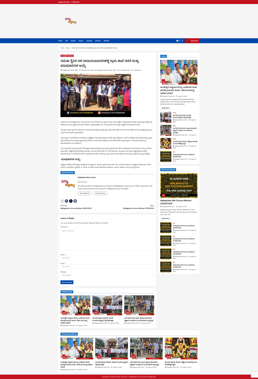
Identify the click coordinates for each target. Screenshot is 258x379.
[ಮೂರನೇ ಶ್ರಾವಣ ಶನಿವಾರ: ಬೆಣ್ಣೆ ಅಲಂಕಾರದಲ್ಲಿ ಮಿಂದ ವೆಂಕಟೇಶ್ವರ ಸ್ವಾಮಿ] (181, 348)
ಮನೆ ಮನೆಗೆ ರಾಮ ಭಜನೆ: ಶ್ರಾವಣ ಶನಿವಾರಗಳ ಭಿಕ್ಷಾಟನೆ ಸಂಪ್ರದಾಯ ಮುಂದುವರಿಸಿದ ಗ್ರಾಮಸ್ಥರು (165, 130)
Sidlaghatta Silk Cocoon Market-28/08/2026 (165, 227)
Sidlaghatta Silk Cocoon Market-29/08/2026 (165, 156)
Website (63, 272)
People (73, 41)
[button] (182, 41)
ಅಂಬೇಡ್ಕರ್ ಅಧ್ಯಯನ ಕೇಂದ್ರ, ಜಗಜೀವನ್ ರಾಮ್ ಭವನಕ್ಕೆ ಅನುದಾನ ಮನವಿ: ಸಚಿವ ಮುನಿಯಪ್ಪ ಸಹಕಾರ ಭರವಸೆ (74, 320)
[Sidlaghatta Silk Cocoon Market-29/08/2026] (179, 185)
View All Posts (100, 193)
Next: (138, 207)
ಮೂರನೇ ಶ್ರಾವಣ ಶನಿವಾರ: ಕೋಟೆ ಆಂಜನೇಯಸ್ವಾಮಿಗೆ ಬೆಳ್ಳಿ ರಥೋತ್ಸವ (165, 117)
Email (62, 263)
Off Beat (106, 41)
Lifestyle (89, 41)
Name (63, 255)
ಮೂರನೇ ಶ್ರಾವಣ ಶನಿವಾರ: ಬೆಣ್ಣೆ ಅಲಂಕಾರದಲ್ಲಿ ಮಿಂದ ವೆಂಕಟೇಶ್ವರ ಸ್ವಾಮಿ (165, 143)
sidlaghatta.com (134, 377)
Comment (64, 227)
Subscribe (194, 41)
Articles (98, 41)
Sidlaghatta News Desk (70, 70)
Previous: (76, 207)
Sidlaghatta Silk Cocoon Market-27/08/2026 (165, 240)
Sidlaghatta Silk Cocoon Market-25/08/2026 (165, 266)
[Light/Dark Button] (178, 41)
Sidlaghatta (69, 56)
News (60, 41)
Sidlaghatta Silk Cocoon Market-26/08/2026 (165, 253)
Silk (66, 41)
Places (81, 41)
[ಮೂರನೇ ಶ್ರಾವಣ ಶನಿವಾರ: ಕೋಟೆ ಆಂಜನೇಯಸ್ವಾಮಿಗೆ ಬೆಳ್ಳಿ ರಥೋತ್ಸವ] (107, 305)
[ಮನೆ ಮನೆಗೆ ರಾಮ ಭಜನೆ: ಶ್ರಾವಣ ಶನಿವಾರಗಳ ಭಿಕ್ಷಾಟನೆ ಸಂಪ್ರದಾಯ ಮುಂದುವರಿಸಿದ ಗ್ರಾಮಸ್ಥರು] (139, 305)
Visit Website (84, 193)
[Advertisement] (158, 21)
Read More (166, 108)
